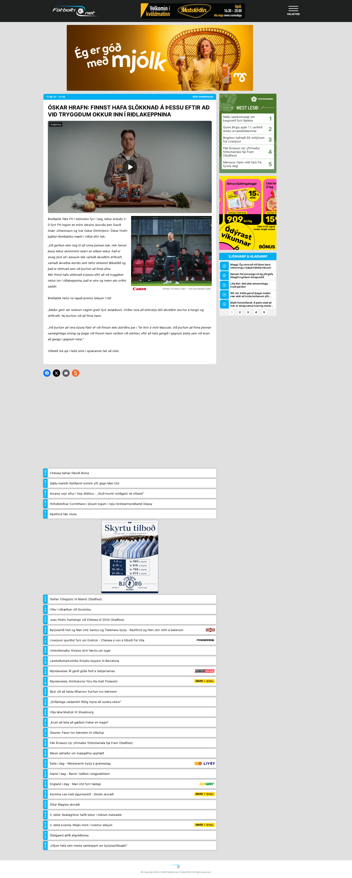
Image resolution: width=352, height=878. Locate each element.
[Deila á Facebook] (47, 373)
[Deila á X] (56, 373)
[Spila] (130, 167)
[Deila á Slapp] (75, 373)
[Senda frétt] (66, 373)
